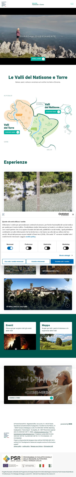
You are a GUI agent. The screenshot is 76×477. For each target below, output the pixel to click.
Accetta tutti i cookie (62, 261)
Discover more (10, 132)
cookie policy (31, 236)
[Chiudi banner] (73, 214)
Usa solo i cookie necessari (14, 261)
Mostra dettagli (64, 255)
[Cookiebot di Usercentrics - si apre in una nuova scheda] (60, 214)
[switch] (28, 248)
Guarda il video (14, 398)
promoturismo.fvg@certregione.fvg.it (24, 434)
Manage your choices (37, 446)
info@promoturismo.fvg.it (41, 432)
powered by (66, 424)
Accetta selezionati (38, 261)
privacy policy (17, 446)
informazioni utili (48, 446)
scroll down (36, 59)
